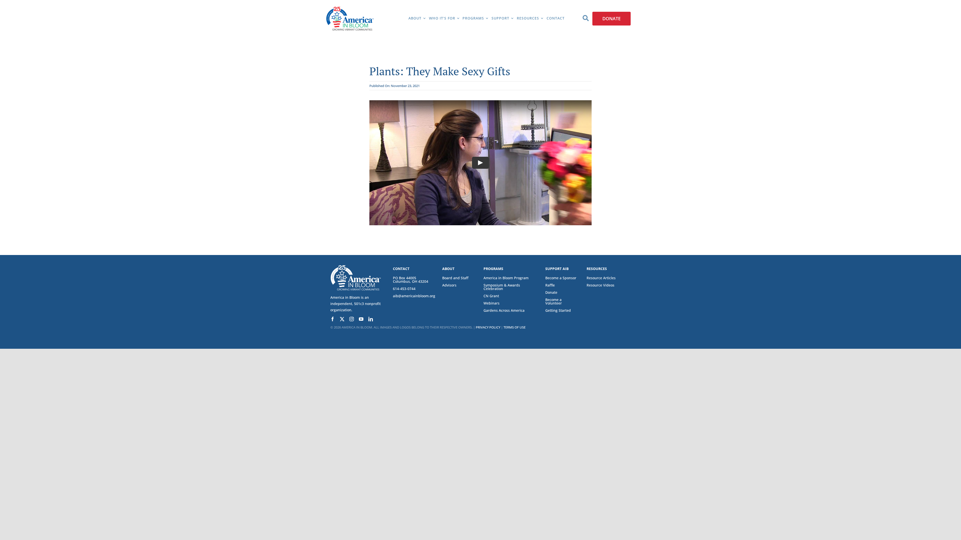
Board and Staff (455, 278)
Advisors (449, 285)
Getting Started (558, 310)
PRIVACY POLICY (488, 327)
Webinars (492, 303)
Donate (551, 292)
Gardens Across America (504, 310)
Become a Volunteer (553, 301)
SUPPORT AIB (557, 268)
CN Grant (491, 296)
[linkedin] (370, 319)
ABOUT (448, 268)
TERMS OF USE (515, 327)
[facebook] (332, 319)
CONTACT (401, 268)
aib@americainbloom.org (414, 296)
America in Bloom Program (506, 278)
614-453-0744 (404, 288)
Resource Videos (600, 285)
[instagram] (351, 319)
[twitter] (342, 319)
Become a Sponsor (560, 278)
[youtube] (361, 319)
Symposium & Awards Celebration (502, 287)
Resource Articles (601, 278)
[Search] (586, 19)
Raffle (550, 285)
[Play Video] (480, 163)
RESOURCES (597, 268)
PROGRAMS (493, 268)
